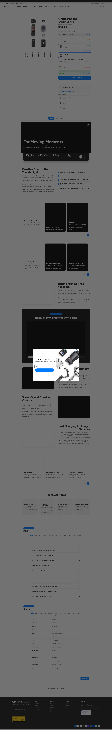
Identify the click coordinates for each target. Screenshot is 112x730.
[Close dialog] (77, 350)
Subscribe (44, 370)
